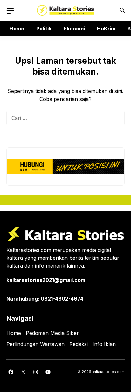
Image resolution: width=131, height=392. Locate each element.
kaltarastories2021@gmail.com (45, 280)
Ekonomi (74, 28)
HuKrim (106, 28)
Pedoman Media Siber (52, 333)
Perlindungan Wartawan (35, 344)
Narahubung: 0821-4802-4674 (44, 299)
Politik (44, 28)
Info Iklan (104, 344)
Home (17, 28)
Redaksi (78, 344)
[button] (122, 10)
